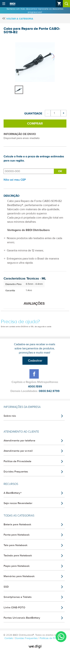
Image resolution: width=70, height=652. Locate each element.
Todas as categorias (19, 515)
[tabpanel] (19, 88)
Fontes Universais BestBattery (22, 618)
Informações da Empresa (22, 407)
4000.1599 (35, 386)
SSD (6, 586)
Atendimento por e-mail (18, 451)
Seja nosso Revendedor (18, 503)
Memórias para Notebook (19, 576)
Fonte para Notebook (17, 535)
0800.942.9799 (49, 391)
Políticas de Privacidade (53, 638)
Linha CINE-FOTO (14, 607)
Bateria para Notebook (17, 524)
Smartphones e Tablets (18, 597)
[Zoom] (19, 90)
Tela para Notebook (15, 545)
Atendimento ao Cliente (21, 431)
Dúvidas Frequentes (16, 471)
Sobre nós (10, 416)
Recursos (11, 484)
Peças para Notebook (17, 566)
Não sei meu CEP (15, 180)
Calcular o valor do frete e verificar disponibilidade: (29, 171)
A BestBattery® (13, 493)
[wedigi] (35, 646)
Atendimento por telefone (19, 440)
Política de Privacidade (17, 461)
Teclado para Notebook (18, 555)
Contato (9, 638)
